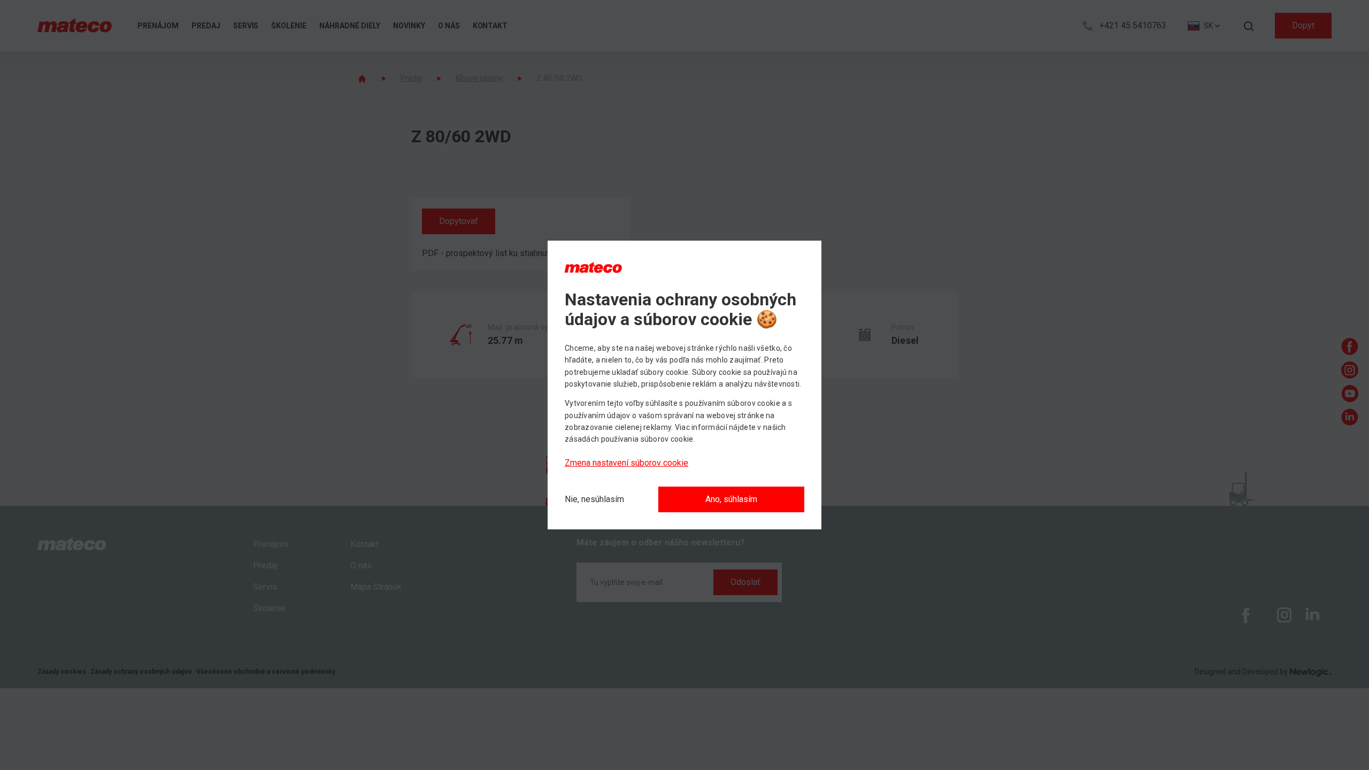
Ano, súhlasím (731, 499)
